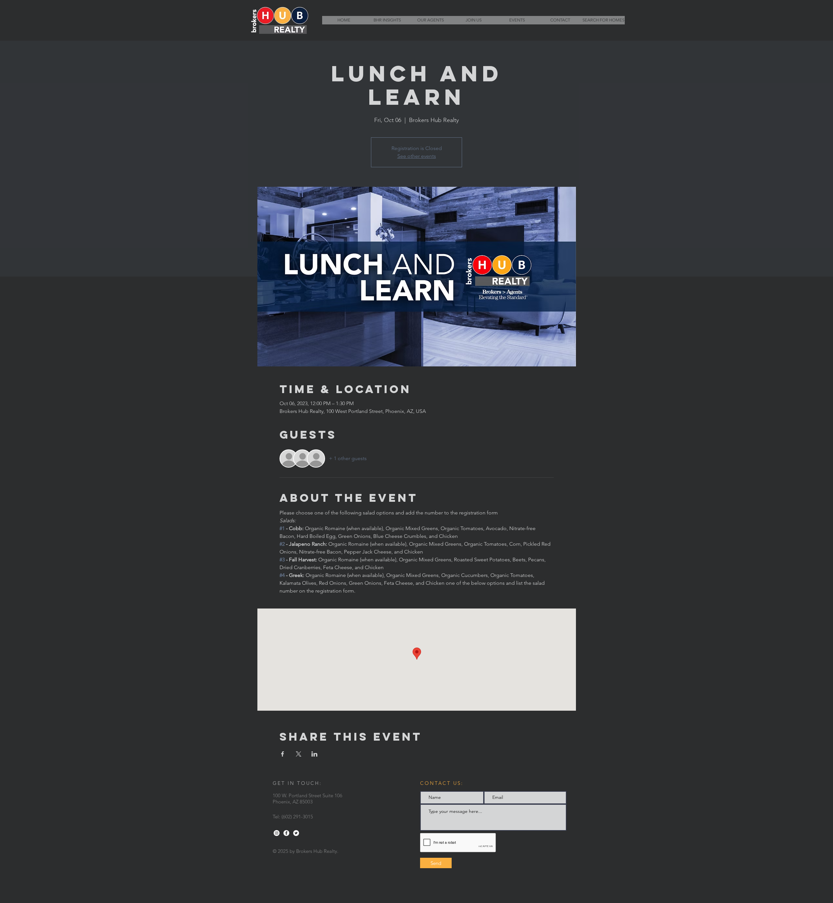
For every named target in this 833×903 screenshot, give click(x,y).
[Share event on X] (298, 754)
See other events (416, 156)
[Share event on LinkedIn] (314, 754)
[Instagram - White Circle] (277, 833)
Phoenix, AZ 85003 (293, 802)
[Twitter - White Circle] (296, 833)
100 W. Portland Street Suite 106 (307, 795)
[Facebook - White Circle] (286, 833)
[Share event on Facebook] (283, 754)
